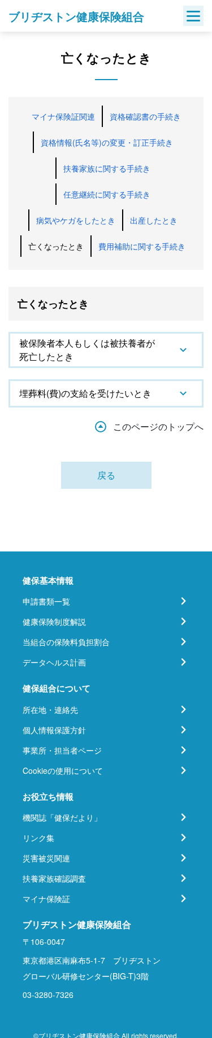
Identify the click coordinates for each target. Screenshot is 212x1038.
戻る (106, 474)
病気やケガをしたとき (75, 220)
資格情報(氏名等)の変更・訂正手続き (107, 142)
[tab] (106, 350)
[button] (106, 350)
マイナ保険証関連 (63, 116)
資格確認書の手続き (145, 116)
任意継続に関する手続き (106, 194)
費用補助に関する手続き (141, 246)
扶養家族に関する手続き (106, 168)
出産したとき (154, 220)
